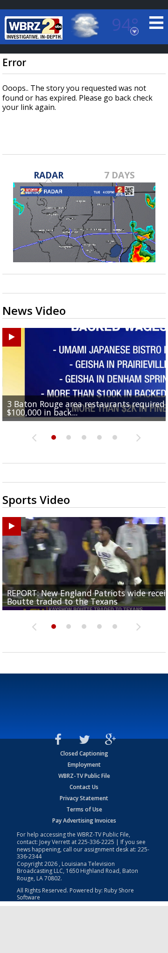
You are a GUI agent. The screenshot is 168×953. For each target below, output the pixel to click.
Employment (84, 765)
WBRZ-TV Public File (84, 776)
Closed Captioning (84, 753)
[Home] (35, 28)
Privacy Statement (84, 798)
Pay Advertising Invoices (84, 820)
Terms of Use (84, 809)
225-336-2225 (96, 842)
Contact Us (84, 787)
